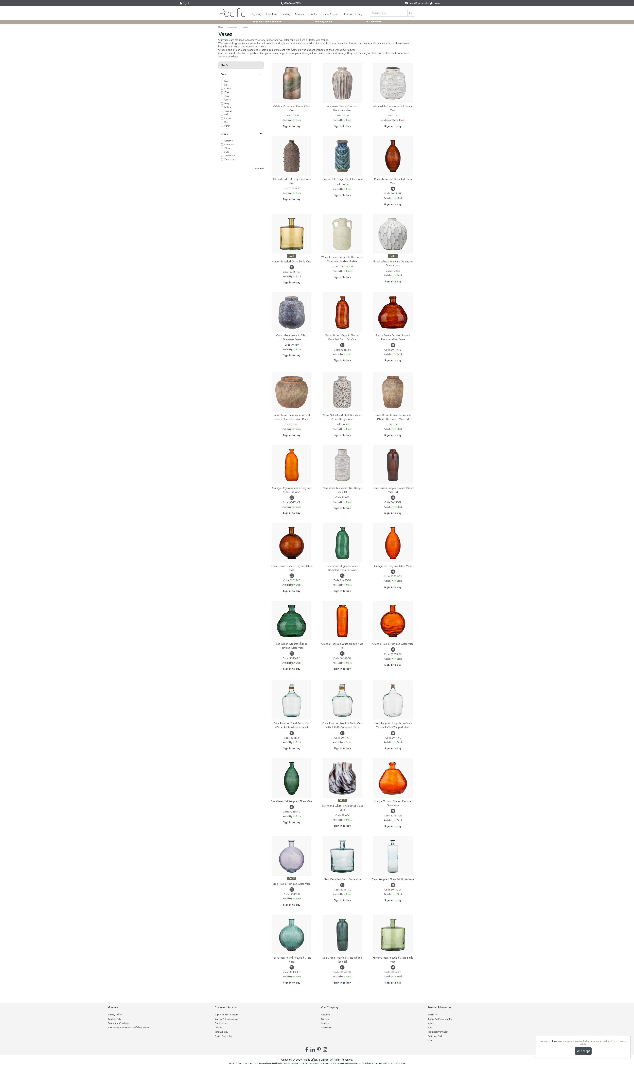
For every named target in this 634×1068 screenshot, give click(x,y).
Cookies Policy (115, 1019)
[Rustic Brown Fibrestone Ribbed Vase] (291, 391)
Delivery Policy (323, 21)
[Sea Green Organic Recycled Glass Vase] (291, 620)
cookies (552, 1041)
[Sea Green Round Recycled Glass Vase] (291, 934)
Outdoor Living (353, 14)
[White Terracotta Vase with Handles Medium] (342, 233)
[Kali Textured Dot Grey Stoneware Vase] (291, 155)
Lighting (256, 14)
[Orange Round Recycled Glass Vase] (393, 620)
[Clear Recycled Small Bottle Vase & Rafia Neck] (291, 700)
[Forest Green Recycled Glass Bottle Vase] (393, 934)
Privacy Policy (115, 1014)
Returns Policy (221, 1031)
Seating (286, 14)
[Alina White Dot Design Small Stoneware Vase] (393, 82)
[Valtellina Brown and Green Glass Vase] (291, 82)
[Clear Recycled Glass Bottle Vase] (342, 856)
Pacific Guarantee (223, 1036)
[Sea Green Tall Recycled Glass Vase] (291, 778)
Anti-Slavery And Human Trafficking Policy (128, 1027)
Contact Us (326, 1027)
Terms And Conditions (118, 1023)
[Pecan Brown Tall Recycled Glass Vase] (393, 155)
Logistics (325, 1023)
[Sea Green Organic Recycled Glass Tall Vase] (342, 542)
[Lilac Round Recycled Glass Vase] (291, 856)
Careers (325, 1019)
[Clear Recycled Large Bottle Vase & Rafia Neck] (393, 700)
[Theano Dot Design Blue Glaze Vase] (342, 155)
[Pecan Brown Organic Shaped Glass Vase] (393, 312)
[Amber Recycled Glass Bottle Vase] (291, 233)
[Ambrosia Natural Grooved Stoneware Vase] (342, 82)
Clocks (313, 14)
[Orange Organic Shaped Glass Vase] (393, 778)
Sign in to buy (291, 126)
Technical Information (438, 1031)
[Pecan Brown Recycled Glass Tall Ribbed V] (393, 464)
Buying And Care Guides (440, 1019)
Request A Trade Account (267, 21)
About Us (325, 1014)
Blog (430, 1027)
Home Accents (330, 14)
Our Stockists (373, 21)
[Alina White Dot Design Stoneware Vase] (342, 464)
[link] (306, 1049)
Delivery (218, 1027)
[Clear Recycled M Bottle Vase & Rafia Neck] (342, 700)
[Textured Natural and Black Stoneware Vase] (342, 391)
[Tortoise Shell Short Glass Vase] (342, 778)
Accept (585, 1051)
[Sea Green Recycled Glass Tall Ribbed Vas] (342, 934)
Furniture (271, 14)
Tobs (430, 1040)
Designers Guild (435, 1036)
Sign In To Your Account (226, 1014)
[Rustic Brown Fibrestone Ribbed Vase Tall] (393, 391)
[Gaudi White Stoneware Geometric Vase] (393, 233)
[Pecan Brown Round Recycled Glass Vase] (291, 542)
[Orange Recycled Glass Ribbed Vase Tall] (342, 620)
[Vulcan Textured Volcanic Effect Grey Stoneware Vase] (291, 312)
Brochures (432, 1014)
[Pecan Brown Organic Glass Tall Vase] (342, 312)
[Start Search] (410, 13)
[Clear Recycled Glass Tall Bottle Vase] (393, 856)
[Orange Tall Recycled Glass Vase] (393, 542)
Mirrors (299, 14)
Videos (431, 1023)
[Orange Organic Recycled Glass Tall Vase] (291, 464)
